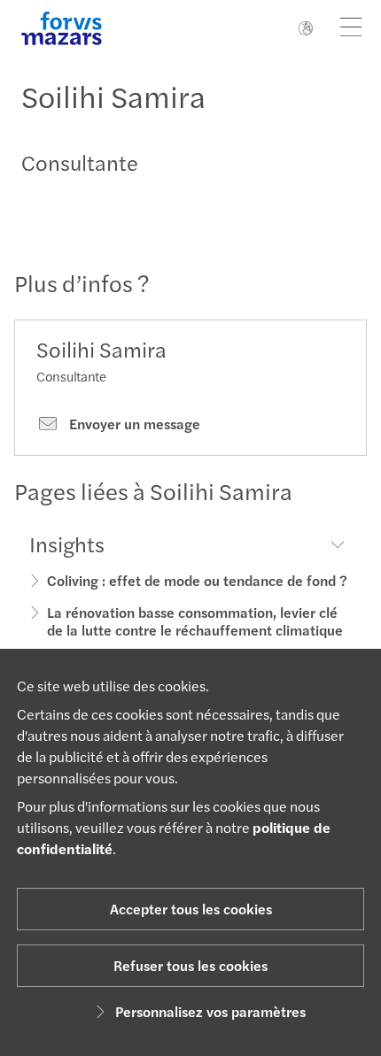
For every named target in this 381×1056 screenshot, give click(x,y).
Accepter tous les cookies (191, 908)
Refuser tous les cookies (190, 965)
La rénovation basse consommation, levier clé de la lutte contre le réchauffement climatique (195, 621)
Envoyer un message (133, 424)
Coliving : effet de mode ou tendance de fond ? (197, 580)
